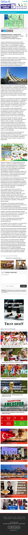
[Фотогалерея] (26, 1)
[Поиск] (19, 527)
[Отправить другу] (7, 31)
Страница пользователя (17, 518)
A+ (26, 34)
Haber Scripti (13, 530)
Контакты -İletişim (21, 517)
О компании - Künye (12, 517)
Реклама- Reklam (7, 518)
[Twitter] (5, 31)
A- (26, 36)
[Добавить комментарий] (12, 31)
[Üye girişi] (16, 527)
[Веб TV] (25, 1)
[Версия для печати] (10, 31)
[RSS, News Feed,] (14, 527)
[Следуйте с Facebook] (9, 527)
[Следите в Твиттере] (11, 527)
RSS (24, 518)
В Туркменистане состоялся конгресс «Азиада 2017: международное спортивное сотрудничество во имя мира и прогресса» (12, 37)
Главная (5, 517)
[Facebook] (2, 31)
